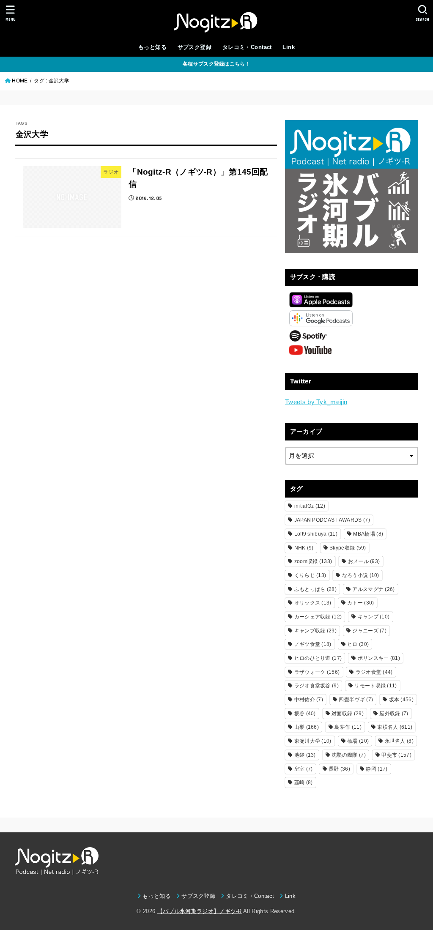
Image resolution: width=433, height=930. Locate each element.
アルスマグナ (373, 589)
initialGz (309, 506)
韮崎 (303, 782)
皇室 (303, 769)
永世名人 (399, 741)
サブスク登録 (194, 47)
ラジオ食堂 (374, 672)
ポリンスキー (379, 658)
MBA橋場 (368, 534)
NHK (304, 548)
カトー (360, 603)
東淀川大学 (313, 741)
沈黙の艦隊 (349, 755)
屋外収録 (393, 714)
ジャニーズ (369, 631)
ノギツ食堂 (313, 644)
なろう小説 (360, 575)
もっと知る (152, 47)
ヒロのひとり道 (318, 658)
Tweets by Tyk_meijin (316, 402)
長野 (339, 769)
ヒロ (358, 644)
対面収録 (348, 714)
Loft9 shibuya (315, 534)
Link (288, 47)
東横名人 (394, 727)
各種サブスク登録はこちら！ (216, 64)
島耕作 (347, 727)
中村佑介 (308, 700)
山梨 (306, 727)
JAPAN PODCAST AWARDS (332, 520)
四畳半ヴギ (356, 700)
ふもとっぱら (315, 589)
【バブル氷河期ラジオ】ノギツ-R (199, 911)
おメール (364, 561)
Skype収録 (347, 548)
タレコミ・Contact (247, 47)
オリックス (313, 603)
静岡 (376, 769)
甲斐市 (396, 755)
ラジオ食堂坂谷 (316, 686)
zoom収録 (313, 561)
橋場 (358, 741)
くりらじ (310, 575)
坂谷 (305, 714)
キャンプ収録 (315, 631)
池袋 (305, 755)
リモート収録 (375, 686)
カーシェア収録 (318, 617)
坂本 (401, 700)
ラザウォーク (317, 672)
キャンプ (374, 617)
